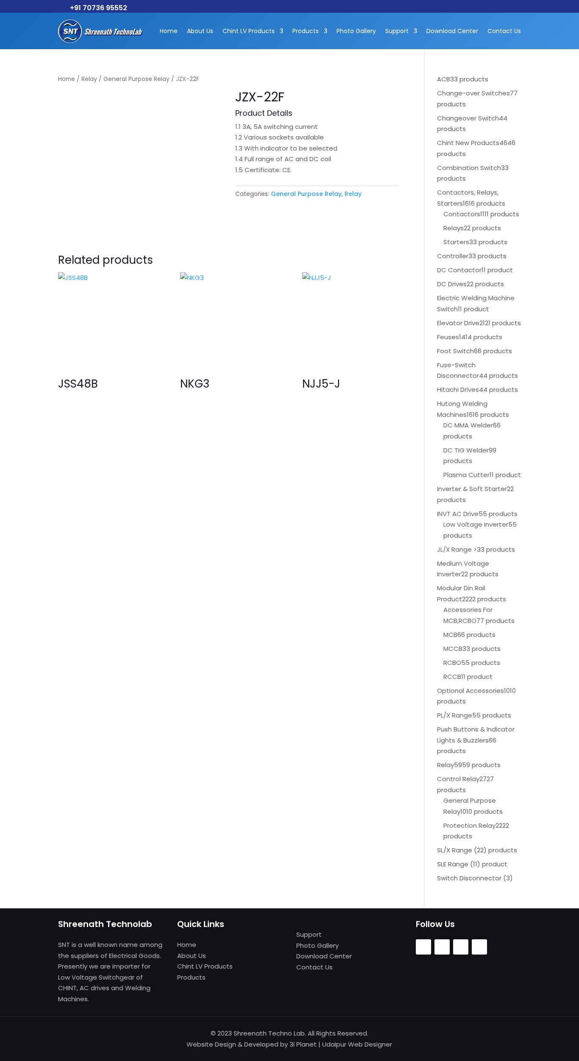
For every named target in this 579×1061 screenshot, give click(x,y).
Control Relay (458, 778)
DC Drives (452, 283)
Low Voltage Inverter (475, 524)
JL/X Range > (457, 549)
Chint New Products (468, 142)
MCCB (452, 648)
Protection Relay (469, 825)
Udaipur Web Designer (357, 1044)
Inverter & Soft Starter (472, 488)
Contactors (461, 213)
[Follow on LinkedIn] (479, 947)
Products (305, 31)
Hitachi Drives (458, 389)
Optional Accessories (470, 690)
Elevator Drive (458, 322)
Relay (89, 79)
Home (169, 31)
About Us (200, 31)
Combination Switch (469, 167)
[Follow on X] (460, 947)
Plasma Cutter (466, 474)
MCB (450, 634)
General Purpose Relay (136, 79)
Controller (452, 255)
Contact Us (504, 31)
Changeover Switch (468, 118)
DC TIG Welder (466, 450)
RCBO (452, 662)
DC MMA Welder (468, 425)
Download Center (452, 31)
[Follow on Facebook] (423, 947)
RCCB (452, 676)
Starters (456, 241)
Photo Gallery (356, 31)
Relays (453, 227)
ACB (443, 79)
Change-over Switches (473, 93)
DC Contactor (459, 269)
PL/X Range (454, 715)
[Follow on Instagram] (442, 947)
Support (397, 31)
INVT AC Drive (458, 513)
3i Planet (303, 1044)
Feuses (448, 336)
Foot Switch (455, 350)
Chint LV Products (249, 31)
